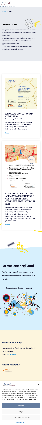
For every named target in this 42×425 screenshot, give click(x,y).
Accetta (21, 406)
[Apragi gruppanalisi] (8, 2)
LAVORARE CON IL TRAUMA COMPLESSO (19, 115)
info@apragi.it (12, 354)
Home (4, 11)
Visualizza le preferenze (21, 417)
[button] (39, 384)
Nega (21, 411)
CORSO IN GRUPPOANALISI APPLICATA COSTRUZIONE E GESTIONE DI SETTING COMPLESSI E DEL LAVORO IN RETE (20, 198)
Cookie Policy (20, 422)
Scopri (7, 133)
